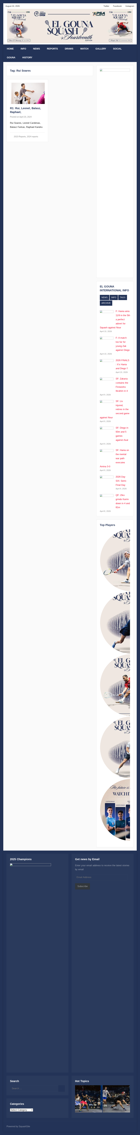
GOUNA (11, 57)
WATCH (84, 48)
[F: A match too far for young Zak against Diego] (116, 1099)
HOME (10, 48)
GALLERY (100, 48)
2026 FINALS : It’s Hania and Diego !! (122, 364)
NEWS (36, 48)
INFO (23, 48)
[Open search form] (132, 48)
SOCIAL (117, 48)
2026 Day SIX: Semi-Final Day (121, 480)
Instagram (130, 6)
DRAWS (69, 48)
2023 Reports (20, 136)
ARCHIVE (106, 303)
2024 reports (32, 136)
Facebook (117, 6)
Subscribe (82, 886)
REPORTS (52, 48)
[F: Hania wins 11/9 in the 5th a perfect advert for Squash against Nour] (88, 1099)
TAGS (122, 297)
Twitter (106, 6)
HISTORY (27, 57)
